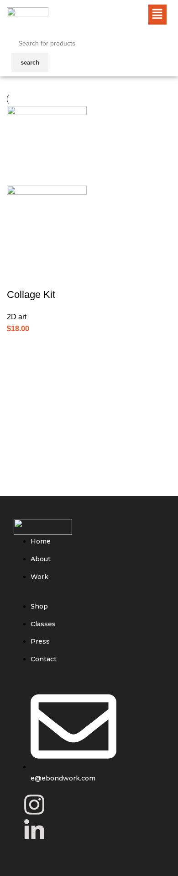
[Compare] (18, 276)
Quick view (42, 276)
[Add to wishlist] (67, 276)
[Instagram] (34, 804)
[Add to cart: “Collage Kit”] (14, 325)
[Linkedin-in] (34, 830)
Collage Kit (31, 294)
